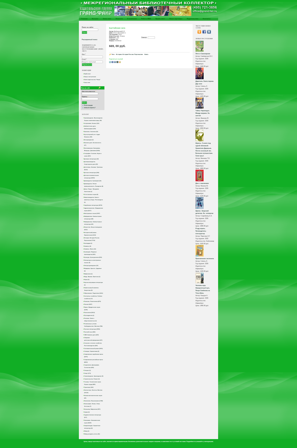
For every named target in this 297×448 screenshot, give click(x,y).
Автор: (198, 56)
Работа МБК (146, 19)
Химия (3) (87, 412)
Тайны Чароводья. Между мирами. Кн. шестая (202, 113)
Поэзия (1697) (88, 304)
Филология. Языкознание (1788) (93, 400)
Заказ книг (107, 19)
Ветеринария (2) (89, 139)
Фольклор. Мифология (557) (92, 409)
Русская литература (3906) (92, 329)
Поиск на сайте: (88, 27)
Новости (119, 19)
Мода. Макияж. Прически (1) (92, 276)
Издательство (192, 19)
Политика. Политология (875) (92, 301)
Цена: (197, 66)
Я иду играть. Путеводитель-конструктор (200, 231)
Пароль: (85, 96)
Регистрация (88, 105)
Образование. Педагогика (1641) (93, 293)
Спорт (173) (87, 373)
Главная (84, 19)
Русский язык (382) (89, 332)
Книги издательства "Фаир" (92, 79)
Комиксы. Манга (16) (90, 249)
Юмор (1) (86, 431)
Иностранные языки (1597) (92, 213)
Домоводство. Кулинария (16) (92, 180)
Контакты (207, 19)
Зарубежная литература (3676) (93, 205)
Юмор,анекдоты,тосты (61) (92, 434)
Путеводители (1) (89, 315)
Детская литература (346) (91, 172)
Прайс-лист (160, 19)
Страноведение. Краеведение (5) (93, 376)
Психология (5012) (89, 312)
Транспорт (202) (88, 387)
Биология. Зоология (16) (91, 131)
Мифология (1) (88, 273)
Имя (84, 54)
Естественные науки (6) (91, 194)
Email (84, 59)
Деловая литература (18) (91, 159)
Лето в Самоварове (202, 54)
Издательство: (200, 61)
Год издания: (200, 59)
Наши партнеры (175, 19)
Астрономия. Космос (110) (91, 123)
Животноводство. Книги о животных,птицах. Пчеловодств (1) (93, 200)
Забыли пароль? (89, 107)
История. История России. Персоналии (129, 54)
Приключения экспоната (204, 258)
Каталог (95, 19)
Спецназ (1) (87, 370)
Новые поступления (90, 76)
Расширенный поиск (89, 39)
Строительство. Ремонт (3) (92, 379)
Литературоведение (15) (91, 265)
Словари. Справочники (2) (91, 351)
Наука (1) (86, 279)
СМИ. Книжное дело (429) (91, 334)
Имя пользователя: (89, 91)
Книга (146, 54)
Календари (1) (88, 243)
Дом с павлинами (202, 183)
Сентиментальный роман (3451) (93, 348)
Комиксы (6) (87, 246)
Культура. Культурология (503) (93, 257)
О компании (132, 19)
